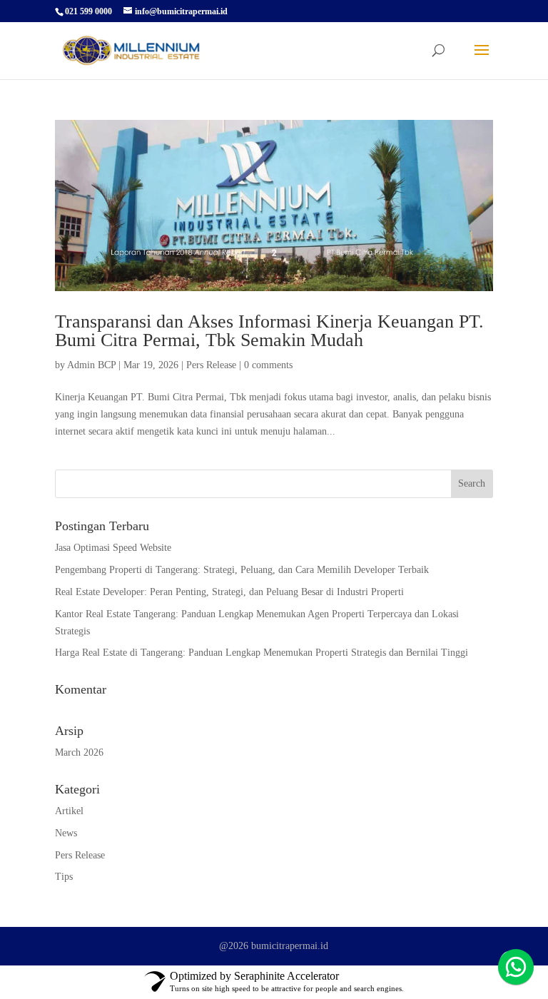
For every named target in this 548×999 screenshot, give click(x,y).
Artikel (69, 811)
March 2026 (79, 752)
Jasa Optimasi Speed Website (113, 547)
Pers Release (211, 365)
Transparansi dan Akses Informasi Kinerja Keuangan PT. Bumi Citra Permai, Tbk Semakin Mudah (269, 330)
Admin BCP (91, 365)
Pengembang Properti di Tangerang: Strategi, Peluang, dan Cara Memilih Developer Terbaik (242, 569)
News (66, 833)
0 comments (268, 365)
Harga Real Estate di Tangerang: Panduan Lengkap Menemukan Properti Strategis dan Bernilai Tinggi (261, 652)
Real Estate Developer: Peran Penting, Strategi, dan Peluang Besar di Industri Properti (229, 592)
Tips (64, 876)
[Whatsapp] (516, 967)
